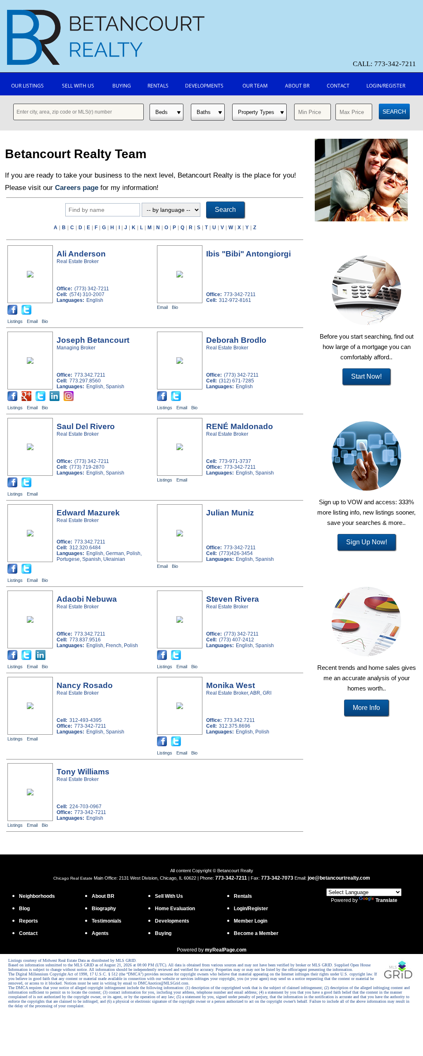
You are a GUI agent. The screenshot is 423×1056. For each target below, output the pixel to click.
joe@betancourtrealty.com (339, 878)
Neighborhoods (37, 896)
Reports (28, 921)
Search (394, 111)
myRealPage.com (226, 950)
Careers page (76, 188)
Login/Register (385, 85)
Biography (104, 908)
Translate (386, 900)
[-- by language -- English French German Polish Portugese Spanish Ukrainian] (171, 210)
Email (32, 321)
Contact (338, 85)
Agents (100, 933)
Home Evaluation (175, 908)
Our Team (255, 85)
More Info (366, 707)
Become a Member (256, 933)
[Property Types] (259, 112)
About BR (297, 85)
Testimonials (106, 921)
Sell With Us (78, 85)
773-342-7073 (277, 878)
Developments (204, 85)
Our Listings (27, 85)
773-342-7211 (231, 878)
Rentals (158, 85)
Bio (45, 321)
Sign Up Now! (366, 542)
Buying (121, 85)
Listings (15, 321)
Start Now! (366, 376)
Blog (24, 908)
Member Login (250, 921)
